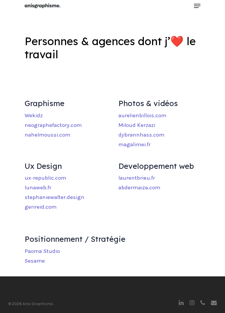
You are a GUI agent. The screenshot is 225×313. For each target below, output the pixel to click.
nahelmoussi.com (47, 135)
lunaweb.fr (38, 187)
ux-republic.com (45, 178)
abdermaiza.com (139, 187)
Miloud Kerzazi (136, 125)
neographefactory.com (53, 125)
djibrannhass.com (141, 135)
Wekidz (34, 115)
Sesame (35, 261)
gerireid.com (41, 207)
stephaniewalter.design (54, 197)
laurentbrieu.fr (136, 178)
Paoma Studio (42, 251)
